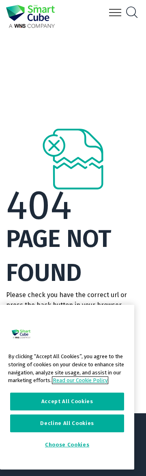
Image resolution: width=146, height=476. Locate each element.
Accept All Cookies (67, 401)
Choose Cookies (67, 445)
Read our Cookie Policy (80, 380)
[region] (67, 387)
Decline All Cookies (67, 423)
